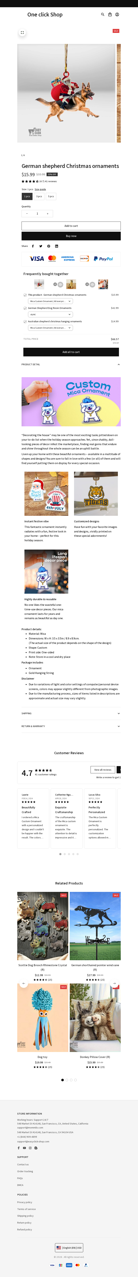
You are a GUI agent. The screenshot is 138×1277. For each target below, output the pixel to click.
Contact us (23, 1164)
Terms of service (26, 1209)
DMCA (20, 1185)
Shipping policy (25, 1215)
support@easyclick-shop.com (33, 1141)
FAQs (20, 1178)
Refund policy (24, 1229)
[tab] (60, 854)
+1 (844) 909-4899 (27, 1136)
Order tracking (25, 1171)
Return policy (24, 1222)
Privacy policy (24, 1202)
